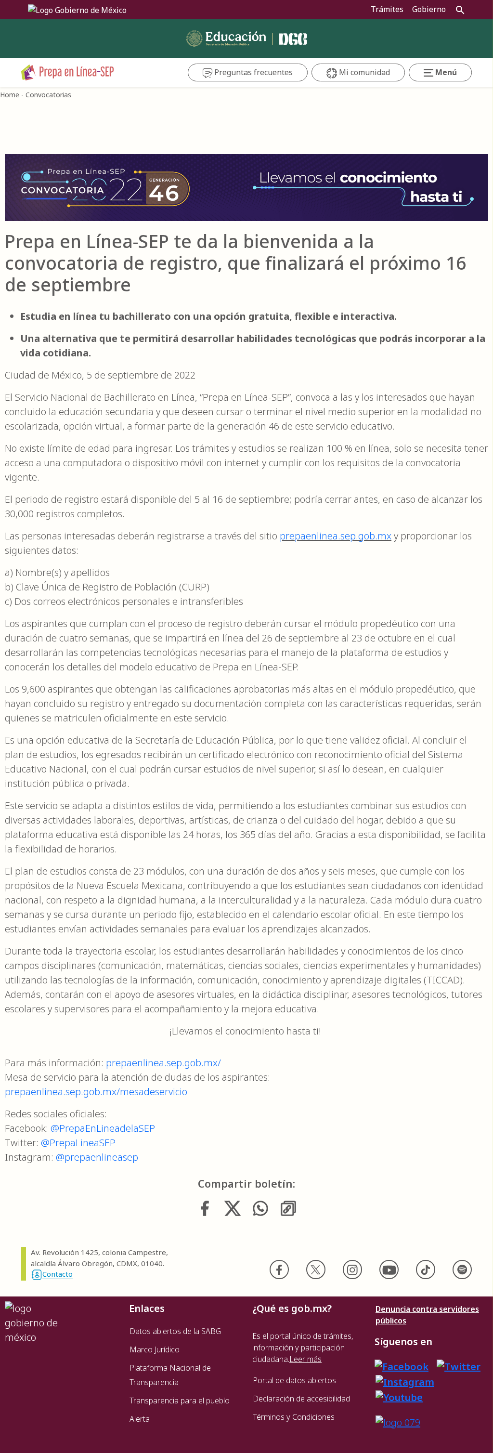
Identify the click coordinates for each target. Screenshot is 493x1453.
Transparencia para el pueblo (180, 1400)
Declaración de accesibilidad (301, 1398)
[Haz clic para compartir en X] (232, 1208)
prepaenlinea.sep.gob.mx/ (163, 1062)
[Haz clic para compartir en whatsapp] (260, 1208)
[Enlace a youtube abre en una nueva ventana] (399, 1396)
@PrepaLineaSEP (78, 1142)
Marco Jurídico (155, 1349)
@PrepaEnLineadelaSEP (103, 1128)
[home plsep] (67, 71)
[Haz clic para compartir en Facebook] (205, 1208)
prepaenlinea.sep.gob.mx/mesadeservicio (96, 1091)
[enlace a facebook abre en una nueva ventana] (401, 1366)
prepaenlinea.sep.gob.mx (335, 535)
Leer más (305, 1359)
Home (9, 94)
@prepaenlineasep (97, 1157)
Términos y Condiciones (294, 1417)
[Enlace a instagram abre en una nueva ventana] (405, 1381)
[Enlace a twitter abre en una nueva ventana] (458, 1366)
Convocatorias (48, 94)
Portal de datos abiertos (294, 1380)
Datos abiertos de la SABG (175, 1331)
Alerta (140, 1419)
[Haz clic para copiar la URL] (288, 1208)
